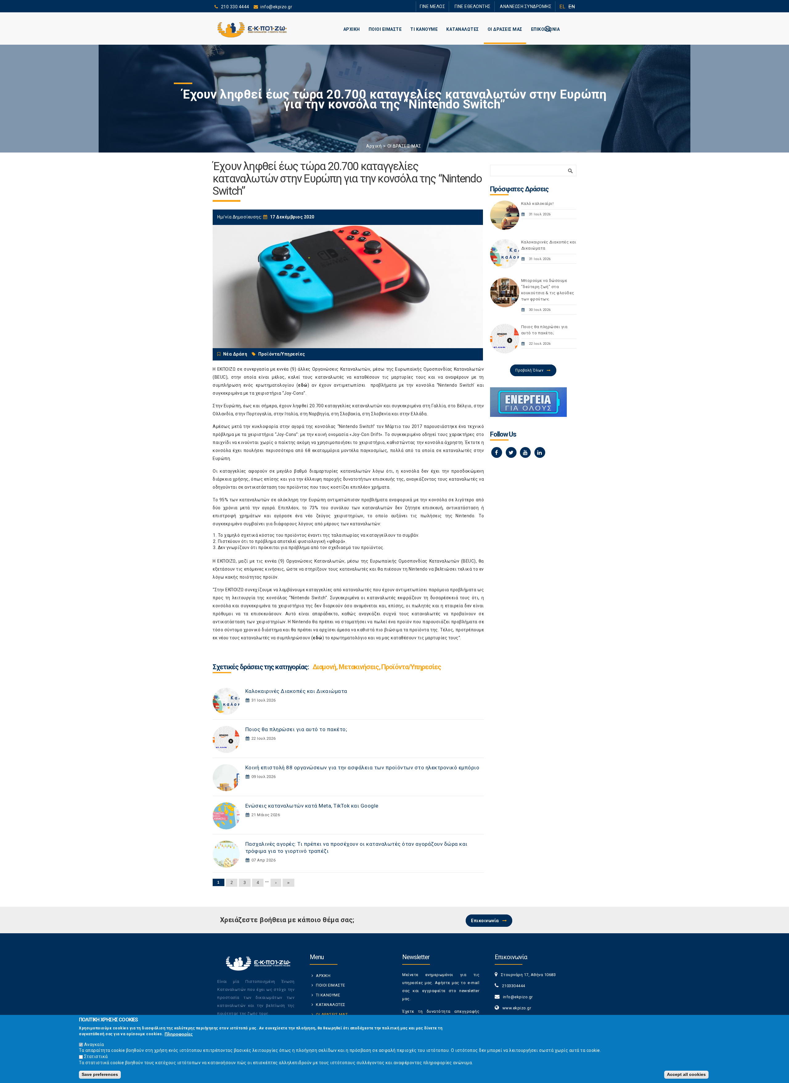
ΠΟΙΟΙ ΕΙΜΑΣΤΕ (385, 29)
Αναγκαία (94, 1044)
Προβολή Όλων (529, 370)
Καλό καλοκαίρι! (537, 203)
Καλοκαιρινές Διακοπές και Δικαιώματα (296, 691)
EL (562, 7)
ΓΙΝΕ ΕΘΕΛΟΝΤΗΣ (484, 6)
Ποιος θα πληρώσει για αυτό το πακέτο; (296, 729)
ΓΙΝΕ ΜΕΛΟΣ (450, 6)
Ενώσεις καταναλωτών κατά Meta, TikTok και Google (311, 806)
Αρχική (374, 146)
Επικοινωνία (485, 920)
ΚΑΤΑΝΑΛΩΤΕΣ (462, 29)
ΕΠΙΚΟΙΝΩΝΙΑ (545, 29)
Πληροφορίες (179, 1034)
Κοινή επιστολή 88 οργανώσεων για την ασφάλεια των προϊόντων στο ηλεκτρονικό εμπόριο (362, 767)
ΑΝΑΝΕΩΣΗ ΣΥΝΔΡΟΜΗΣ (529, 6)
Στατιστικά (96, 1056)
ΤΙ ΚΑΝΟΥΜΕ (424, 29)
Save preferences (100, 1074)
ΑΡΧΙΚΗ (351, 29)
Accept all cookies (686, 1074)
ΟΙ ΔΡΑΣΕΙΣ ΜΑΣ (505, 29)
